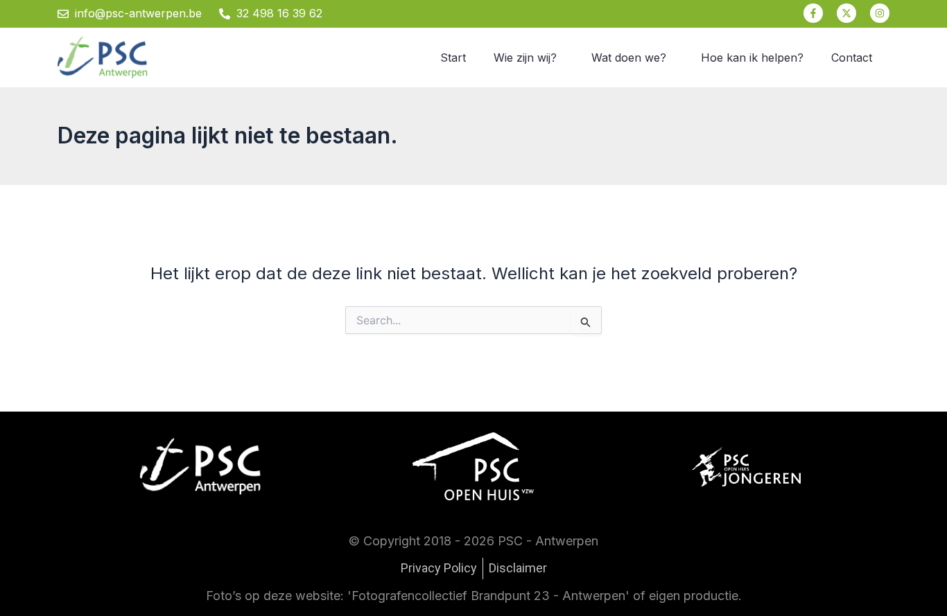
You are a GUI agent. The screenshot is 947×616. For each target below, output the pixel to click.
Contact (851, 57)
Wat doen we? (628, 57)
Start (453, 57)
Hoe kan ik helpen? (752, 57)
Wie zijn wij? (525, 57)
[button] (528, 57)
